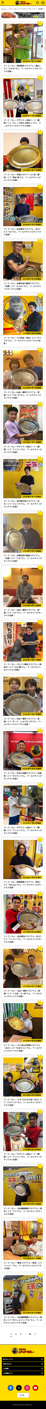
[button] (3, 3)
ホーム (3, 9)
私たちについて (8, 1359)
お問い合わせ (7, 1364)
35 (30, 1334)
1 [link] (11, 1334)
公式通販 (6, 1369)
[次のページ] (35, 1334)
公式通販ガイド (8, 1373)
